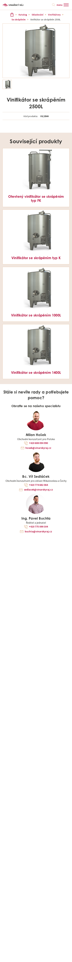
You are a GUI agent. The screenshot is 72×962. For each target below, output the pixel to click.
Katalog (23, 14)
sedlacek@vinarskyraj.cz (38, 489)
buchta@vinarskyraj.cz (38, 531)
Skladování (37, 14)
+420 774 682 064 (38, 484)
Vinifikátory (54, 14)
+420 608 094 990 (38, 443)
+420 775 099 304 (38, 526)
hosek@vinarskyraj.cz (38, 447)
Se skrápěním (19, 19)
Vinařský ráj (12, 14)
